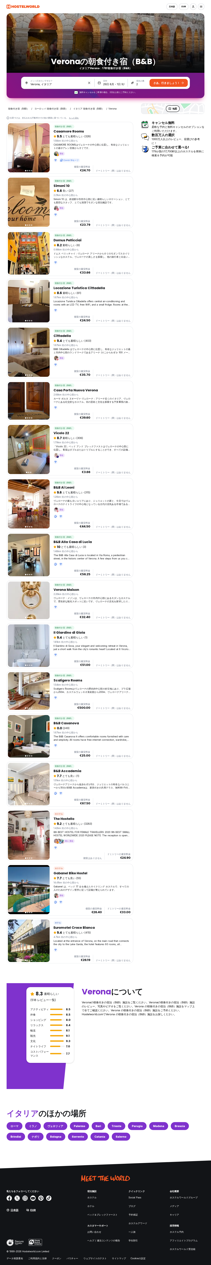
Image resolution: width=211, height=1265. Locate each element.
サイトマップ (119, 1258)
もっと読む (74, 118)
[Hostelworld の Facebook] (9, 1198)
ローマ (14, 1126)
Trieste (116, 1126)
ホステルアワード (138, 1223)
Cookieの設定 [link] (138, 1258)
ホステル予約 (177, 1231)
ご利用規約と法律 (37, 1258)
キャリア (174, 1214)
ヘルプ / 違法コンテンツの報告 (103, 1240)
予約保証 (133, 1214)
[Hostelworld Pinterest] (41, 1198)
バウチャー (72, 1258)
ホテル (58, 922)
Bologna (55, 1136)
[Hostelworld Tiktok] (48, 1198)
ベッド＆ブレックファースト (102, 1214)
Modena (158, 1126)
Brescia (180, 1126)
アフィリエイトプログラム (184, 1240)
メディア (174, 1206)
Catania (99, 1136)
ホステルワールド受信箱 (182, 1249)
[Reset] (89, 83)
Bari (98, 1126)
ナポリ (36, 1136)
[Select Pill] (193, 6)
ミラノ (33, 1126)
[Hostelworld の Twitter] (17, 1198)
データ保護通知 (15, 1258)
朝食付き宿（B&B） (64, 126)
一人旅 (132, 1231)
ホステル (59, 814)
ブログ (132, 1206)
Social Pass (135, 1197)
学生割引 (133, 1240)
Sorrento (78, 1136)
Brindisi (16, 1136)
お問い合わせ (94, 1231)
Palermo (79, 1126)
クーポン (56, 1258)
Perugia (137, 1126)
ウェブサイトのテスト (95, 1258)
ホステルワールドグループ (184, 1197)
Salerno (121, 1136)
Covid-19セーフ (71, 160)
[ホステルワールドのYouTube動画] (33, 1198)
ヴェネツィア (55, 1126)
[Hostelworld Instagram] (25, 1198)
